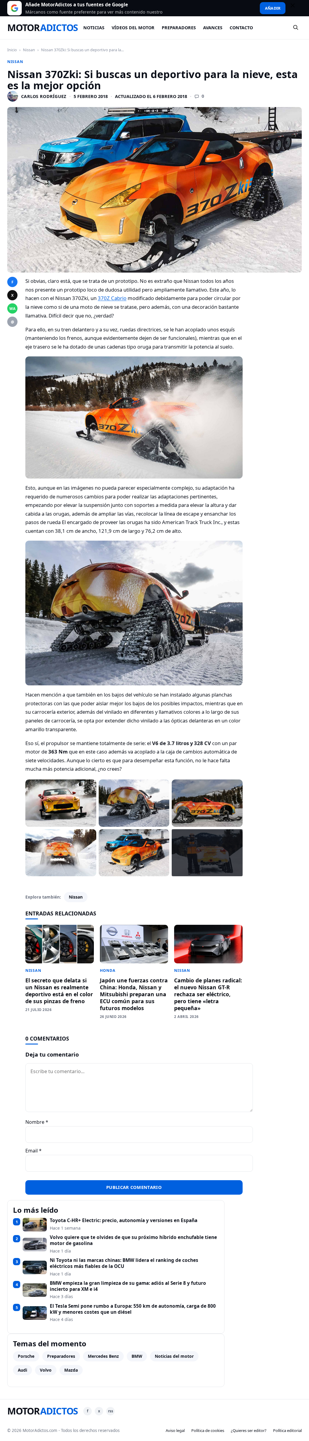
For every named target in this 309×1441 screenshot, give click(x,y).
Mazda (71, 1370)
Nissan (29, 49)
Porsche (26, 1356)
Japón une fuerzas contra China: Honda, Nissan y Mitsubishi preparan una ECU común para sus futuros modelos (134, 994)
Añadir (272, 8)
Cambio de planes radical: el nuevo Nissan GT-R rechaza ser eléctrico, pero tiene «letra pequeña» (208, 994)
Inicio (12, 49)
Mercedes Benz (103, 1356)
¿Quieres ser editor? (248, 1430)
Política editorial (287, 1430)
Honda (108, 970)
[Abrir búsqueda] (296, 27)
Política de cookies (207, 1430)
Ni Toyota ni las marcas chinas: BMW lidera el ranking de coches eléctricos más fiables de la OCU (124, 1263)
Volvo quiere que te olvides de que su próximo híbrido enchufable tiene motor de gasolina (133, 1240)
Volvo (46, 1370)
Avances (212, 27)
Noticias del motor (174, 1356)
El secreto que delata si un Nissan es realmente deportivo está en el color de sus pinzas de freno (59, 991)
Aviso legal (175, 1430)
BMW (137, 1356)
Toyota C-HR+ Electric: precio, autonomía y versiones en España (123, 1221)
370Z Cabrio (112, 298)
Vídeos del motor (133, 27)
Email (33, 1150)
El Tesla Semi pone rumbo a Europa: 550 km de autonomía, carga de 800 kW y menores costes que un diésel (133, 1309)
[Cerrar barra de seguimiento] (295, 8)
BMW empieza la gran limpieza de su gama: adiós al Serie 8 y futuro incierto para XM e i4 (128, 1286)
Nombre (36, 1122)
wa (12, 308)
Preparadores (179, 27)
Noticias (93, 27)
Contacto (241, 27)
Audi (22, 1370)
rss (110, 1411)
